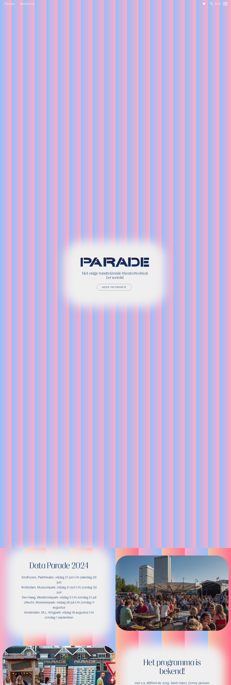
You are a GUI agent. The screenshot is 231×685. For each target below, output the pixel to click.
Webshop (27, 4)
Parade (9, 4)
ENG (217, 4)
